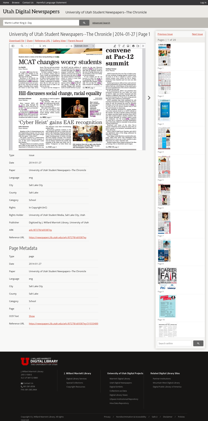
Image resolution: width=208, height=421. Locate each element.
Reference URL (42, 40)
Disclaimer (167, 416)
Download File (16, 40)
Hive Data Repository (119, 403)
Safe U (154, 416)
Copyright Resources (75, 386)
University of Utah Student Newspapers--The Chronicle (106, 12)
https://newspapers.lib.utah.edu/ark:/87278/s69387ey (57, 237)
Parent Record (75, 40)
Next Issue (197, 34)
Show (32, 316)
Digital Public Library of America (167, 386)
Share (30, 40)
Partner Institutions (162, 378)
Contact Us (28, 2)
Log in (203, 2)
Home (6, 2)
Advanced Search (101, 22)
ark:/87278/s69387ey (40, 229)
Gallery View (59, 40)
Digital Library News (119, 395)
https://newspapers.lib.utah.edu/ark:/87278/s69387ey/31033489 (63, 323)
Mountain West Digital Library (166, 382)
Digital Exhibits (116, 386)
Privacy (107, 416)
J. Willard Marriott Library (32, 371)
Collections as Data (118, 390)
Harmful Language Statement (52, 2)
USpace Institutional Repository (124, 399)
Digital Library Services (76, 378)
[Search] (84, 23)
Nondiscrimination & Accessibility (131, 416)
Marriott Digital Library (120, 378)
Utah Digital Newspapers (121, 382)
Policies (181, 416)
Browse (15, 2)
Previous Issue (165, 34)
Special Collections (74, 382)
